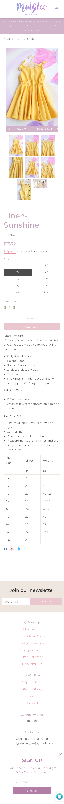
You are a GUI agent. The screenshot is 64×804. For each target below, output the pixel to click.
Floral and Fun (32, 664)
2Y (46, 265)
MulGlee (9, 235)
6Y (46, 279)
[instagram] (35, 720)
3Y (17, 272)
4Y (46, 272)
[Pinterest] (12, 549)
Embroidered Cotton (32, 636)
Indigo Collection (32, 643)
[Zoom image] (32, 88)
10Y (46, 292)
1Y (18, 265)
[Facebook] (5, 549)
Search (32, 696)
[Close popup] (60, 754)
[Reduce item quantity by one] (5, 308)
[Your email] (16, 601)
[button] (11, 88)
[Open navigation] (7, 9)
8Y (46, 285)
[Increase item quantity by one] (14, 308)
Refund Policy (32, 689)
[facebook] (28, 720)
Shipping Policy (32, 682)
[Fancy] (18, 549)
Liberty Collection (32, 650)
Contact (32, 703)
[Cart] (56, 9)
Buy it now (32, 327)
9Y (17, 292)
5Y (17, 279)
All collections (10, 39)
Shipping (10, 251)
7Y (17, 285)
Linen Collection (32, 657)
